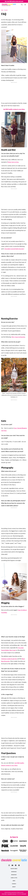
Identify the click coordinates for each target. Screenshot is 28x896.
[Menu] (25, 4)
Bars (14, 880)
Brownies (14, 871)
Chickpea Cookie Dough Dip (9, 659)
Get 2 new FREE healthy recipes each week (14, 1)
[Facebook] (15, 865)
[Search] (22, 4)
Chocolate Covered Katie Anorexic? (14, 249)
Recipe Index (14, 868)
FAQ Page (6, 10)
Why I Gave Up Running (18, 337)
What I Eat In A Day (13, 162)
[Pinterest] (19, 865)
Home (2, 10)
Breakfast (14, 874)
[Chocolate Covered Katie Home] (9, 4)
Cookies (14, 883)
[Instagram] (9, 865)
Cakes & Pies (14, 877)
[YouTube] (12, 865)
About (14, 886)
